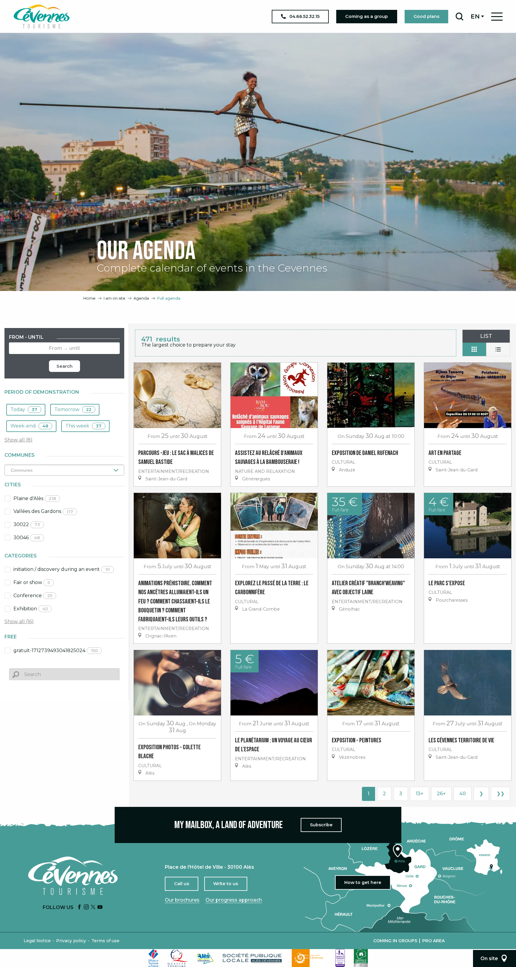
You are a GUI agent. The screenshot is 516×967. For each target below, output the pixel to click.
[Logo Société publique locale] (252, 958)
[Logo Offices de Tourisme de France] (153, 958)
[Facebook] (79, 907)
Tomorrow (72, 409)
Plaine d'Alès (34, 498)
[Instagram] (86, 907)
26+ (441, 793)
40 (462, 793)
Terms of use (105, 941)
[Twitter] (93, 907)
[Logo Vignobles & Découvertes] (361, 958)
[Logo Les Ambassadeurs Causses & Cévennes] (340, 958)
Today (23, 409)
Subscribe (321, 824)
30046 (26, 537)
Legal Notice (37, 941)
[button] (459, 16)
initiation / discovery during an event (61, 569)
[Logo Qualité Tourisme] (178, 958)
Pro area (433, 941)
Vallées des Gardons (43, 511)
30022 (26, 524)
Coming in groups (395, 941)
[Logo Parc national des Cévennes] (309, 958)
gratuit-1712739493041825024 (55, 650)
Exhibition (30, 609)
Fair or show (31, 582)
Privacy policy (71, 941)
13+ (419, 793)
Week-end (29, 426)
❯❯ (500, 793)
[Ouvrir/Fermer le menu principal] (497, 17)
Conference (32, 595)
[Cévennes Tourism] (41, 16)
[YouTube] (100, 907)
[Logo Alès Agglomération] (205, 958)
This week (83, 426)
